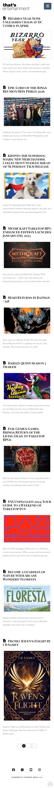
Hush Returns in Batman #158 (26, 299)
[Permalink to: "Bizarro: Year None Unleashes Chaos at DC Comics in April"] (27, 45)
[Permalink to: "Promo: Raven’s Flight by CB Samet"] (27, 685)
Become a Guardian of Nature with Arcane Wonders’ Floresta (24, 575)
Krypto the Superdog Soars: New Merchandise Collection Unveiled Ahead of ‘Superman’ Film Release (26, 161)
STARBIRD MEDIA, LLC (33, 777)
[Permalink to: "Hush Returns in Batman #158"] (27, 321)
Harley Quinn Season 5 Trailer (24, 365)
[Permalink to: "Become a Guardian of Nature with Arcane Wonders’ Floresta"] (27, 598)
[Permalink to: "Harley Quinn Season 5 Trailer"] (27, 386)
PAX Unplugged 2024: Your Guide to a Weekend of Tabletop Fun (27, 505)
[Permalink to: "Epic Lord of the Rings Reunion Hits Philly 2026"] (27, 112)
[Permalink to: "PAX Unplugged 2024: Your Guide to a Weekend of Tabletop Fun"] (27, 528)
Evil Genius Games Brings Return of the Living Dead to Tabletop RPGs (24, 434)
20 (34, 746)
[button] (47, 6)
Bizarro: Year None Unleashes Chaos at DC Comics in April (23, 22)
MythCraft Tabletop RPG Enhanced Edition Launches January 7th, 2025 (27, 232)
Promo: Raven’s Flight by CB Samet (27, 643)
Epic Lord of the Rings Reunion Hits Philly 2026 (25, 89)
